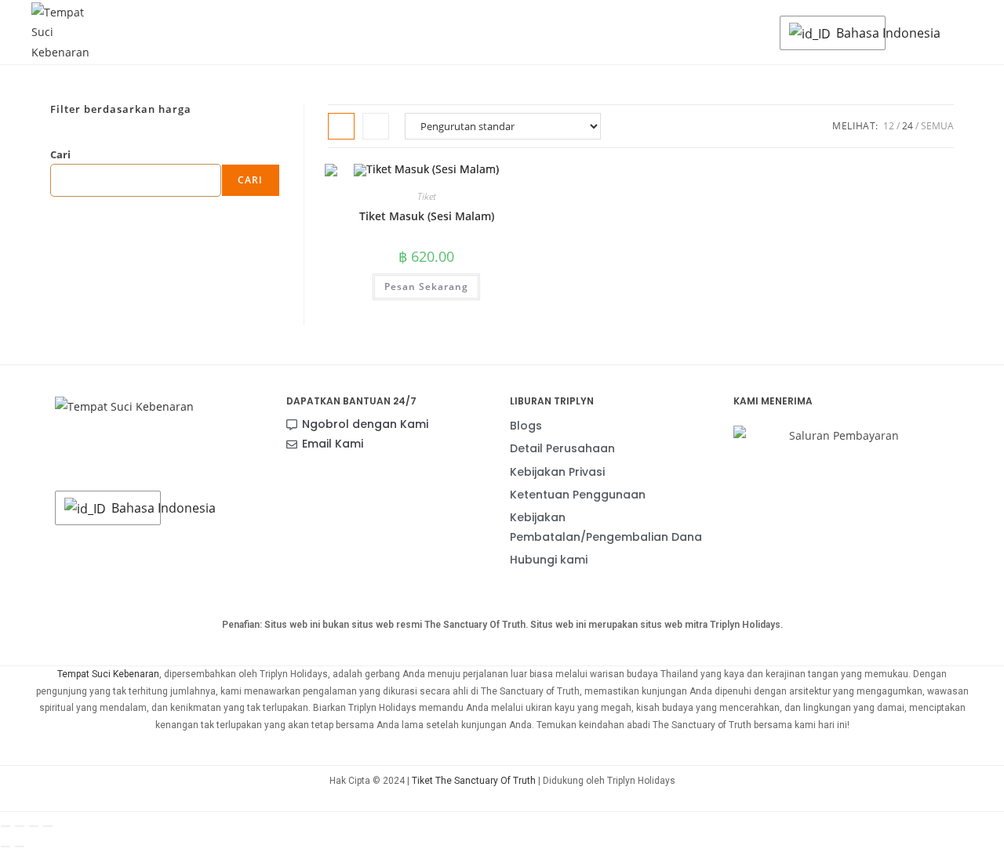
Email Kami (332, 443)
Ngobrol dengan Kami (365, 424)
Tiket (426, 196)
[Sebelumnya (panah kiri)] (5, 846)
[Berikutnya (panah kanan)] (19, 846)
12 (888, 125)
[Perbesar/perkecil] (5, 826)
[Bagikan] (33, 826)
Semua (937, 125)
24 (907, 125)
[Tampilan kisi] (341, 126)
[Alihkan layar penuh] (19, 826)
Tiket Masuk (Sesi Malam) (426, 215)
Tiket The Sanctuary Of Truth (474, 780)
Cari (60, 154)
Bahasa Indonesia (856, 33)
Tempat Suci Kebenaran (108, 674)
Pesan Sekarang (426, 286)
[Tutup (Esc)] (47, 826)
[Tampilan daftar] (375, 126)
